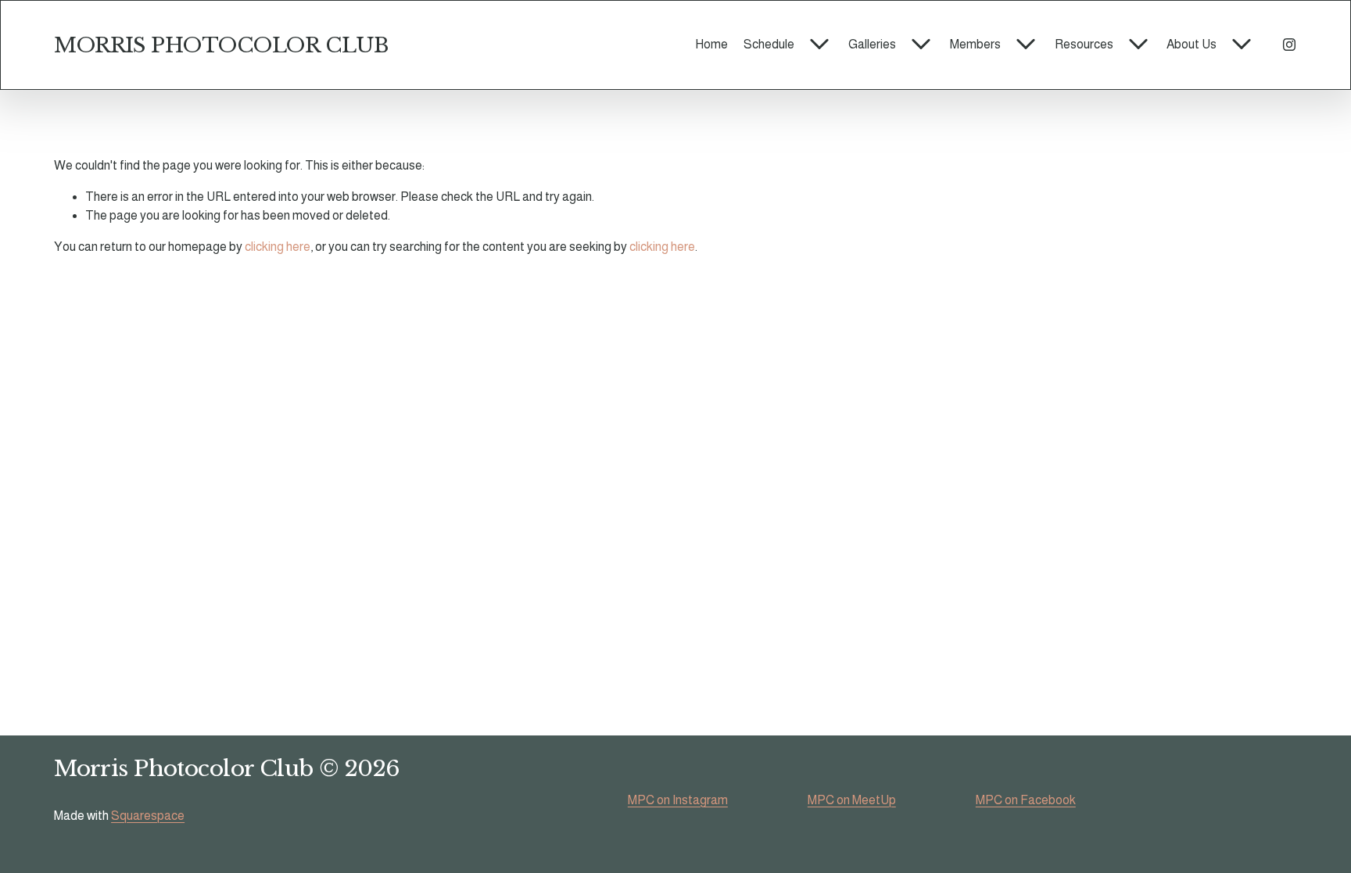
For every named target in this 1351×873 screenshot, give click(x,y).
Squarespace (148, 815)
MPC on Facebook (1026, 800)
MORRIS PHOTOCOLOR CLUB (221, 45)
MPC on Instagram (678, 800)
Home (711, 44)
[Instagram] (1289, 44)
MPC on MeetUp (852, 800)
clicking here (277, 246)
